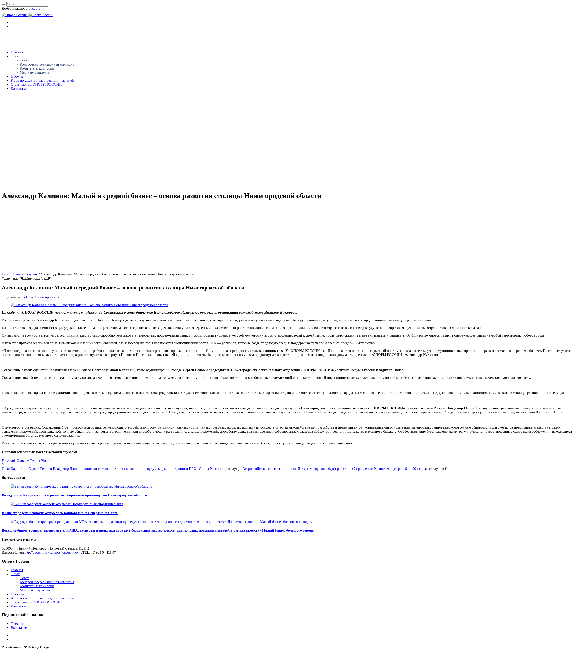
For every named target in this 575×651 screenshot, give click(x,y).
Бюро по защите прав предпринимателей (42, 598)
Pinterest (47, 460)
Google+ (23, 460)
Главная (17, 570)
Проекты (17, 594)
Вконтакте (19, 627)
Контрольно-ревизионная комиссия (47, 582)
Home (6, 274)
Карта (35, 8)
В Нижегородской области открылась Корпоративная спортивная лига (60, 513)
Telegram (17, 623)
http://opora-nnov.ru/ (38, 552)
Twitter (35, 460)
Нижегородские (25, 274)
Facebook (9, 460)
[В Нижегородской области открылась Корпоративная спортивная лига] (67, 504)
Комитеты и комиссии (37, 586)
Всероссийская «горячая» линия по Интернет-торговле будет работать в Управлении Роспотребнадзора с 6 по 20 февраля (336, 469)
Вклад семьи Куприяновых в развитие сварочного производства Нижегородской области (74, 495)
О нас (15, 574)
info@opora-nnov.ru (67, 552)
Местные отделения (35, 590)
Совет (24, 578)
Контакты (18, 606)
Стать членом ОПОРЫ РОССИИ (36, 602)
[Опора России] (27, 15)
